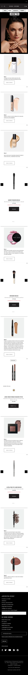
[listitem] (14, 192)
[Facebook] (2, 650)
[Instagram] (14, 650)
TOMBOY (22, 10)
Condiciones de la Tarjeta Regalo (9, 610)
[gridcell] (14, 390)
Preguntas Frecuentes (7, 606)
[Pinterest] (18, 650)
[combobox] (14, 613)
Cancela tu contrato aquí (7, 604)
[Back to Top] (25, 507)
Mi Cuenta (4, 621)
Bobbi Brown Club (6, 619)
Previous (2, 184)
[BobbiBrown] (14, 6)
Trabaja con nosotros (7, 608)
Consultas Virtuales (6, 629)
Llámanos (4, 600)
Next (26, 184)
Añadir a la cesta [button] (14, 405)
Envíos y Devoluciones (7, 602)
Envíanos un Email (6, 598)
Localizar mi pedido (6, 623)
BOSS (5, 10)
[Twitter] (5, 650)
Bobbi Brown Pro (6, 625)
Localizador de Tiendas (7, 627)
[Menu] (2, 6)
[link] (25, 6)
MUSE (9, 10)
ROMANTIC (15, 10)
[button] (2, 6)
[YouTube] (9, 650)
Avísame (14, 209)
